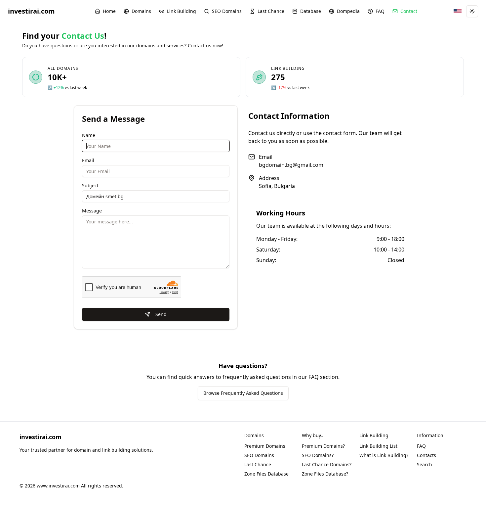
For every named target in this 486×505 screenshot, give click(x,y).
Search (424, 464)
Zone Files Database (266, 474)
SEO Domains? (318, 455)
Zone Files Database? (325, 474)
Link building (288, 68)
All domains (63, 68)
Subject (90, 185)
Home (109, 11)
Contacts (426, 455)
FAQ (380, 11)
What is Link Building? (383, 455)
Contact (408, 11)
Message (92, 210)
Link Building (181, 11)
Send (161, 314)
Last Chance (271, 11)
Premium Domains (264, 446)
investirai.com (31, 11)
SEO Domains (227, 11)
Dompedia (348, 11)
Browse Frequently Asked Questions (243, 393)
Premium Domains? (323, 446)
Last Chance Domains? (326, 464)
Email (88, 160)
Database (310, 11)
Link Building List (378, 446)
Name (88, 135)
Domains (141, 11)
